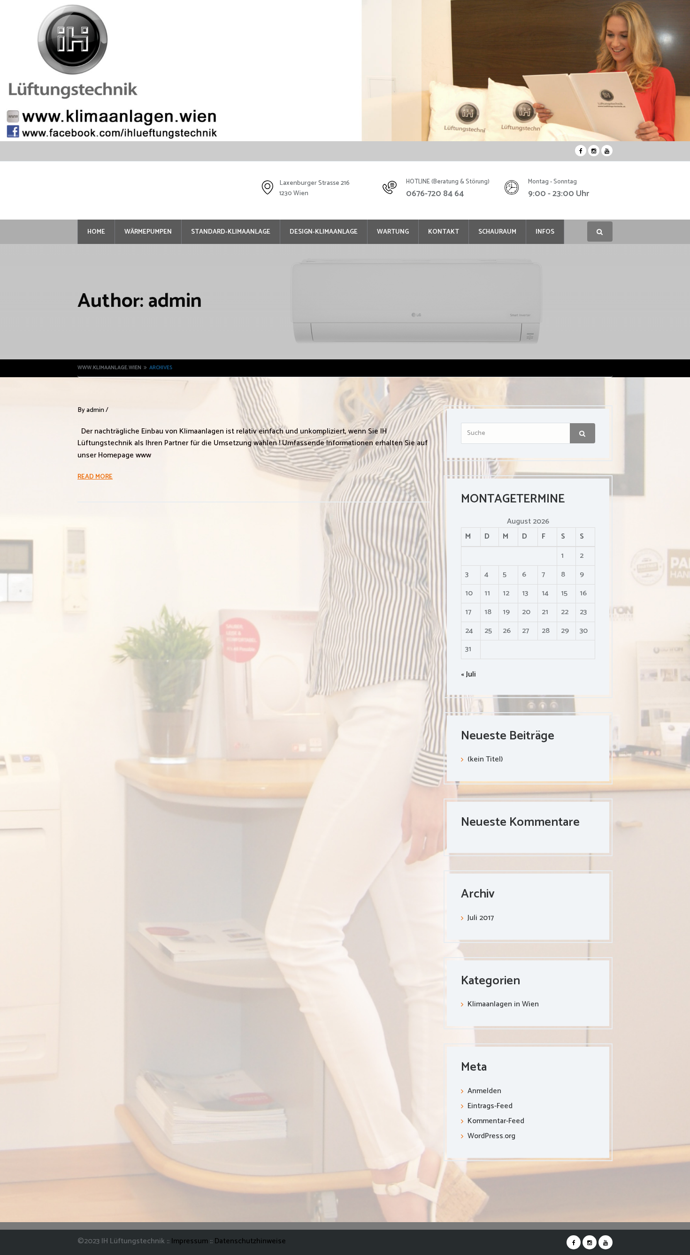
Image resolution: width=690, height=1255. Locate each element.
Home (96, 232)
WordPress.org (491, 1136)
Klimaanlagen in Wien (503, 1004)
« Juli (468, 674)
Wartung (393, 232)
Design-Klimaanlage (324, 232)
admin (95, 410)
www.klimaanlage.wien (109, 368)
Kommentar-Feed (496, 1121)
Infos (545, 232)
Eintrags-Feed (490, 1106)
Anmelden (484, 1091)
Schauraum (497, 232)
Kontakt (443, 232)
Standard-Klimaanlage (230, 232)
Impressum (190, 1241)
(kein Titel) (485, 759)
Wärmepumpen (148, 232)
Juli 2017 (481, 918)
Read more (95, 477)
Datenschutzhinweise (250, 1241)
